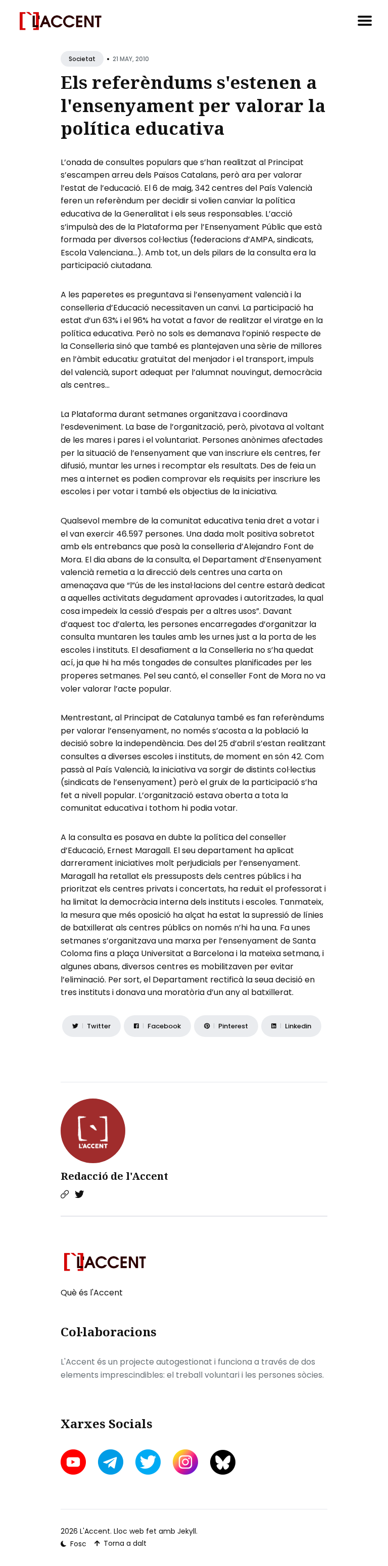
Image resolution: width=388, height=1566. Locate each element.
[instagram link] (185, 1462)
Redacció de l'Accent (114, 1176)
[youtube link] (74, 1462)
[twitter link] (148, 1462)
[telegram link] (110, 1462)
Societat (82, 59)
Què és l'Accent (92, 1292)
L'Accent (95, 1531)
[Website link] (65, 1194)
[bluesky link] (222, 1462)
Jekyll (186, 1531)
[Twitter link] (79, 1194)
